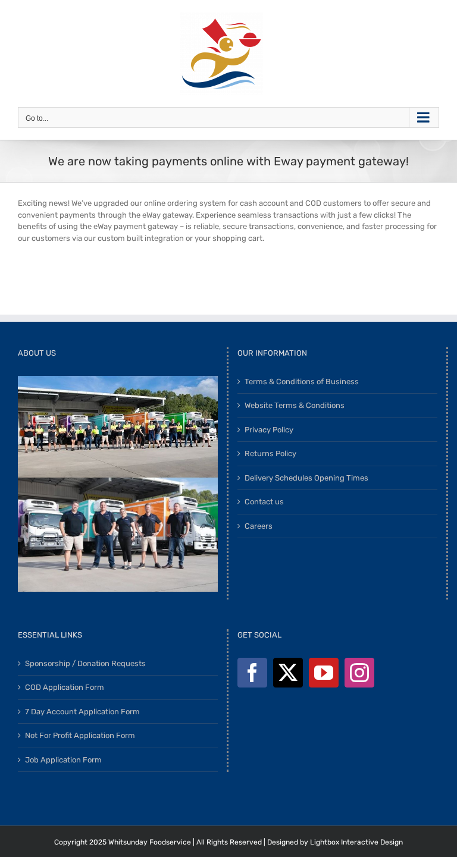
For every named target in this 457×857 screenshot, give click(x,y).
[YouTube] (324, 673)
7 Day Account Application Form (82, 711)
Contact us (264, 501)
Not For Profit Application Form (80, 735)
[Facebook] (252, 673)
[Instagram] (359, 673)
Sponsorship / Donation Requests (85, 663)
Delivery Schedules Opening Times (306, 477)
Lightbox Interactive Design (356, 842)
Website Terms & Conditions (295, 405)
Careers (259, 526)
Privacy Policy (269, 429)
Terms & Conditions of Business (302, 381)
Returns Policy (270, 453)
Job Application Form (63, 759)
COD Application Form (64, 687)
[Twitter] (288, 673)
